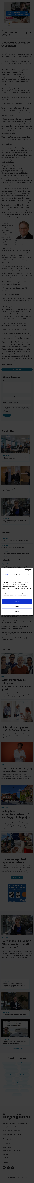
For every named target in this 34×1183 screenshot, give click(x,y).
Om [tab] (28, 574)
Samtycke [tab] (6, 574)
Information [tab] (17, 574)
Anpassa (16, 606)
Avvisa (17, 611)
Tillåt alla (17, 601)
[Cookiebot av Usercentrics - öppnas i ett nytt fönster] (25, 570)
